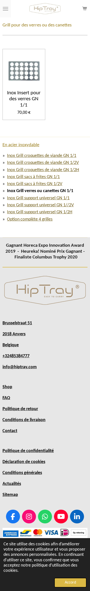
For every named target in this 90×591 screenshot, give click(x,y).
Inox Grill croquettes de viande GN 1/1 (41, 156)
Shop (7, 387)
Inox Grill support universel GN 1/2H (39, 212)
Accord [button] (70, 583)
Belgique (10, 345)
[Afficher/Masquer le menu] (5, 8)
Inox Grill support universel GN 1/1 (38, 198)
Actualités (11, 484)
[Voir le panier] (84, 8)
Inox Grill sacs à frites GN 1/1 (33, 177)
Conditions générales (22, 473)
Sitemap (10, 495)
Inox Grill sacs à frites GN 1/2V (34, 184)
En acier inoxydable (20, 145)
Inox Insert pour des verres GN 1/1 (23, 99)
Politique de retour (20, 409)
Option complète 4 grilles (29, 219)
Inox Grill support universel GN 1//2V (40, 205)
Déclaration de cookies (23, 462)
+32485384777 (16, 356)
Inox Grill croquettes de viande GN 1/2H (43, 170)
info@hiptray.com (19, 367)
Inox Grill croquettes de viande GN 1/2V (43, 163)
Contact (9, 431)
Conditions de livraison (24, 420)
